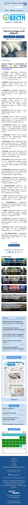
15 (21, 443)
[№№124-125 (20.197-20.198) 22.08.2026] (14, 379)
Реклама (12, 10)
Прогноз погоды (14, 245)
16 (24, 443)
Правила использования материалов (14, 467)
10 (4, 443)
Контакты (20, 10)
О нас (7, 10)
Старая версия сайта (14, 471)
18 (7, 446)
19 (10, 446)
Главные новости (9, 37)
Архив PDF (14, 399)
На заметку (20, 37)
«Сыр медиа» (15, 497)
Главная (14, 458)
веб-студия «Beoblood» (14, 502)
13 (14, 443)
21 (17, 446)
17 (4, 446)
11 (7, 443)
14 (17, 443)
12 (10, 443)
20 (14, 446)
